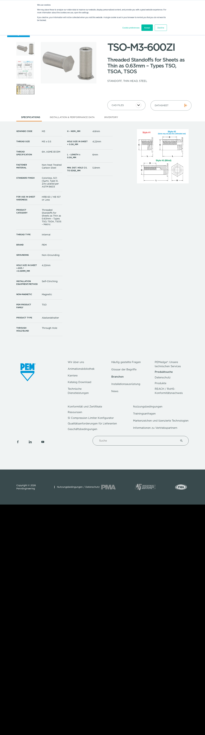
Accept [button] (147, 27)
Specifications (30, 117)
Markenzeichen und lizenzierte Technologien (161, 420)
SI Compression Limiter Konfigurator (91, 417)
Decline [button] (160, 27)
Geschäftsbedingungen (82, 429)
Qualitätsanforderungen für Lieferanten (92, 423)
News (114, 391)
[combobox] (137, 440)
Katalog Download (79, 382)
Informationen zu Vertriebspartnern (155, 427)
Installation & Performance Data (72, 117)
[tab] (30, 118)
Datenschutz (163, 377)
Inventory (111, 117)
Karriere (73, 375)
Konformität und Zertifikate (85, 406)
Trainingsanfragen (144, 413)
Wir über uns (76, 362)
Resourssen (75, 412)
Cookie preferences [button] (130, 27)
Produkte (160, 383)
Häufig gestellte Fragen (126, 362)
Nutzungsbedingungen (147, 406)
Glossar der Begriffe (123, 369)
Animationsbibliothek (81, 368)
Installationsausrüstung (125, 384)
